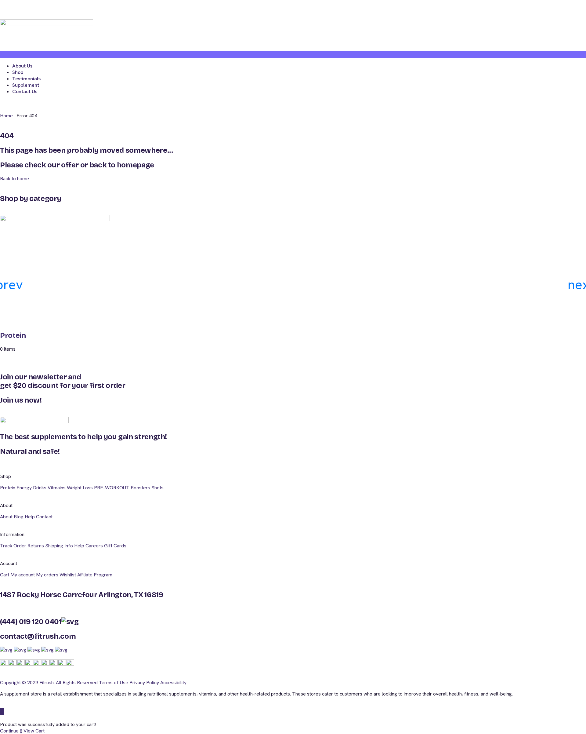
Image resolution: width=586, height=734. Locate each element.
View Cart (34, 731)
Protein (13, 335)
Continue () (11, 731)
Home (6, 115)
